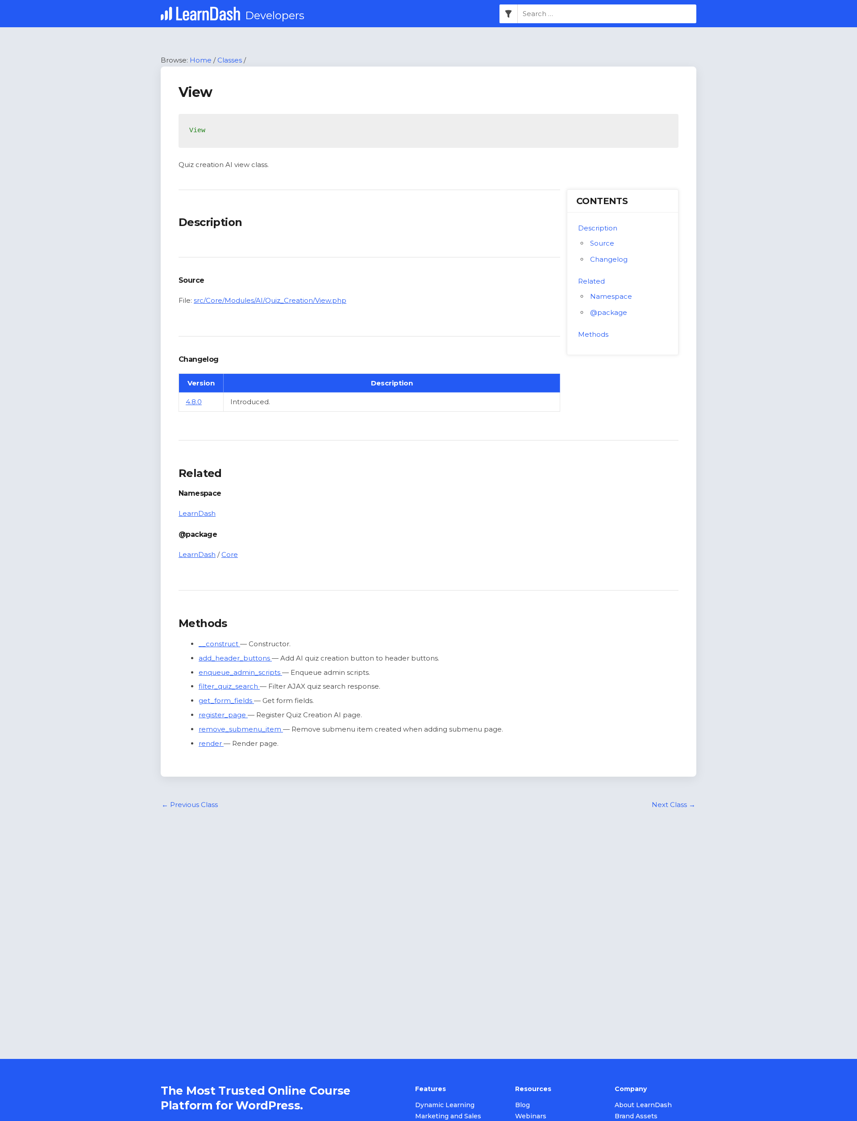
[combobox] (607, 13)
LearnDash (197, 513)
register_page (223, 715)
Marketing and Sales (448, 1116)
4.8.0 (194, 401)
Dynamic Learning (444, 1105)
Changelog (609, 259)
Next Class (673, 804)
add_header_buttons (235, 658)
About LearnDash (643, 1105)
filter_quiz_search (229, 686)
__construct (219, 644)
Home (201, 60)
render (211, 743)
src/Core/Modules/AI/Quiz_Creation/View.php (270, 300)
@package (608, 312)
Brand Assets (636, 1116)
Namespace (611, 296)
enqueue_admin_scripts (240, 672)
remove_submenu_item (241, 729)
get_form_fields (226, 700)
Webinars (530, 1116)
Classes (229, 60)
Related (591, 281)
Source (602, 243)
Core (229, 554)
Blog (522, 1105)
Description (597, 228)
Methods (593, 334)
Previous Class (190, 804)
